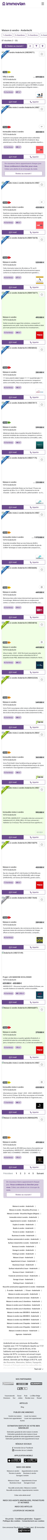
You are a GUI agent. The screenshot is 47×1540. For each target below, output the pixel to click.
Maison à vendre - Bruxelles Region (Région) (23, 1213)
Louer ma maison (30, 1416)
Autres (22, 1421)
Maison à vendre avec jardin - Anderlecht (23, 1294)
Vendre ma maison (15, 1416)
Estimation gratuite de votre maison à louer (22, 1434)
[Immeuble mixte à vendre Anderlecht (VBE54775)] (23, 1073)
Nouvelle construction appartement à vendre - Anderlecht (23, 1287)
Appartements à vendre (30, 1471)
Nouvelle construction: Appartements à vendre (22, 1490)
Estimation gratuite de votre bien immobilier (23, 1427)
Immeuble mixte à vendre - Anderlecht (23, 1217)
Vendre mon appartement (13, 1418)
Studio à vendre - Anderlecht (23, 1228)
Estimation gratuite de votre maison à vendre (22, 1432)
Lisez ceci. (29, 1527)
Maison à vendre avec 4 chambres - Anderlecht (23, 1309)
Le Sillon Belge (35, 1396)
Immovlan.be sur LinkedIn (23, 1450)
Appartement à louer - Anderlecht (23, 1261)
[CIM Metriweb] (24, 1530)
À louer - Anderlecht (33, 1290)
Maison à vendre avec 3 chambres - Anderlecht (23, 1305)
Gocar (19, 1396)
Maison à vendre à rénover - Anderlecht (23, 1331)
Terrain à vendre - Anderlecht (23, 1232)
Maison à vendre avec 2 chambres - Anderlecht (23, 1301)
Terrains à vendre (15, 1473)
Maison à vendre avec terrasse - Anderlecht (23, 1298)
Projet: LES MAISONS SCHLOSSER (17, 977)
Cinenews (6, 1398)
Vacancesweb (10, 1396)
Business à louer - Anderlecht (23, 1265)
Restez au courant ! (23, 173)
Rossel (39, 1398)
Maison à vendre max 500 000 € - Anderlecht (23, 1320)
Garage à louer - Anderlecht (23, 1279)
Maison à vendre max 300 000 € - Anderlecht (23, 1312)
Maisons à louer (13, 1480)
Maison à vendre (9, 262)
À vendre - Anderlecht (15, 1290)
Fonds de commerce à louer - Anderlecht (23, 1276)
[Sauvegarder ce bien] (42, 54)
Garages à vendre (22, 1475)
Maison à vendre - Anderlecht (23, 1206)
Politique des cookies (12, 1521)
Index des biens (23, 1467)
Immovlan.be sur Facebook (23, 1448)
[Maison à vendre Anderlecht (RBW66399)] (23, 1127)
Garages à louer (29, 1483)
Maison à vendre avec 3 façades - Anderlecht (23, 1327)
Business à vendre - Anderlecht (23, 1235)
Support (37, 1519)
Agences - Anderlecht (23, 1334)
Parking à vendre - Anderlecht (23, 1254)
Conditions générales (24, 1519)
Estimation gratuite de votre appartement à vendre (22, 1436)
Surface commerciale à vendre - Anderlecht (23, 1239)
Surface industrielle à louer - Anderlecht (23, 1268)
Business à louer (15, 1483)
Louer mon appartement (32, 1418)
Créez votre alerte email (22, 1495)
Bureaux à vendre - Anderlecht (23, 1246)
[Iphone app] (30, 1460)
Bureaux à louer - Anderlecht (23, 1272)
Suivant (40, 1173)
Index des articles (23, 1506)
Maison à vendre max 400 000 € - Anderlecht (23, 1316)
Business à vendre (29, 1473)
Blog (22, 1407)
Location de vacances (23, 1510)
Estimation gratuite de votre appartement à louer (22, 1439)
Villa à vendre (8, 77)
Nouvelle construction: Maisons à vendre (22, 1488)
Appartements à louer (29, 1480)
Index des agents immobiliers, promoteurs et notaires (23, 1501)
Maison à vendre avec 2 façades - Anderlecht (23, 1323)
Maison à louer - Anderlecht (23, 1257)
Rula (25, 1396)
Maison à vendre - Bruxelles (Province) (23, 1210)
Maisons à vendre (13, 1471)
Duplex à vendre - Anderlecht (23, 1224)
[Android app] (14, 1460)
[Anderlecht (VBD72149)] (23, 963)
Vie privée (9, 1519)
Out (14, 1398)
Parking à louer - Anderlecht (23, 1283)
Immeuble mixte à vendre (13, 132)
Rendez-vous (29, 1398)
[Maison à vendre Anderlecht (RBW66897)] (23, 1018)
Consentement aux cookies (33, 1521)
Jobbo (20, 1398)
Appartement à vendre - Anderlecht (23, 1221)
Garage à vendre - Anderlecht (23, 1250)
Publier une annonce (23, 1412)
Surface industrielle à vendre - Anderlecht (23, 1243)
